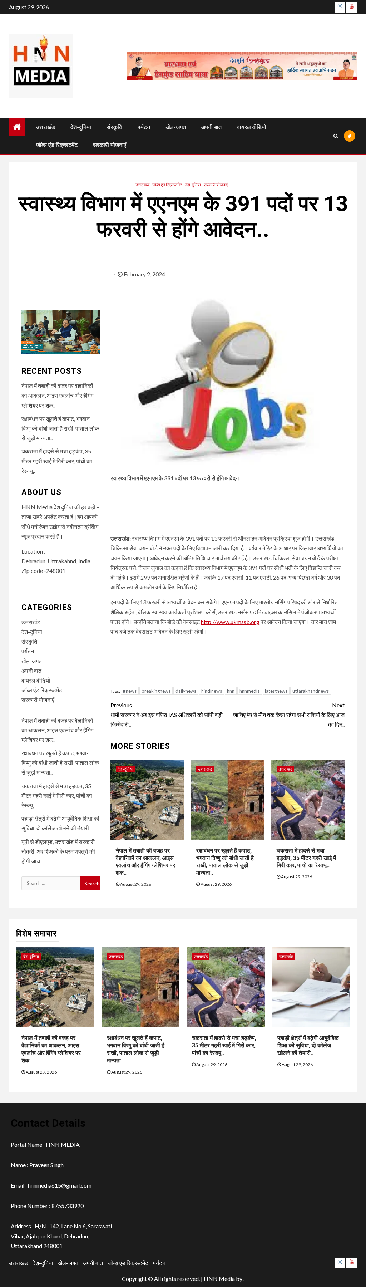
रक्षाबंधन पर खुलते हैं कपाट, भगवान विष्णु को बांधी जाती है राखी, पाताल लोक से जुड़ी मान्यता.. (225, 861)
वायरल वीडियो (251, 127)
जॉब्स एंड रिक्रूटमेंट (57, 145)
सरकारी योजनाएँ (109, 145)
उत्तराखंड (45, 127)
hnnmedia (249, 691)
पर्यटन (144, 127)
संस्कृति (114, 127)
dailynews (185, 691)
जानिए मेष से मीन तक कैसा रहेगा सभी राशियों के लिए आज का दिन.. (289, 715)
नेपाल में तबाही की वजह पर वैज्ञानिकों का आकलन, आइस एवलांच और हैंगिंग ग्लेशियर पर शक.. (145, 861)
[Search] (335, 136)
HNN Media (219, 1278)
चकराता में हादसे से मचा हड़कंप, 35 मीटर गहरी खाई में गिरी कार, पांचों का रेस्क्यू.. (306, 858)
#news (130, 691)
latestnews (276, 691)
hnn (230, 691)
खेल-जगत (175, 127)
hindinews (211, 691)
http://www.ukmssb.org (230, 621)
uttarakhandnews (310, 691)
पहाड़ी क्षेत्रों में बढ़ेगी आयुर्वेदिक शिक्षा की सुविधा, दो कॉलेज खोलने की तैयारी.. (308, 1045)
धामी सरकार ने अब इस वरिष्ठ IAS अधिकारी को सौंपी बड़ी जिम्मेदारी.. (166, 715)
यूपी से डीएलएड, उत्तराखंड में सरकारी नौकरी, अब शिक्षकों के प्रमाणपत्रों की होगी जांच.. (58, 851)
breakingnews (156, 691)
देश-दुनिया (80, 127)
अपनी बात (211, 127)
